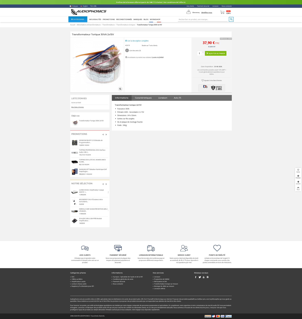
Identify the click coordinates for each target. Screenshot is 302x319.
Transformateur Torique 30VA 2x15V (91, 121)
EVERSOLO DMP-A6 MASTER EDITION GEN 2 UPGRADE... (93, 191)
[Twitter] (199, 277)
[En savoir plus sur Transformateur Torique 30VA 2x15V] (74, 123)
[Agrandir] (120, 89)
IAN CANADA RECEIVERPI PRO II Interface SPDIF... (92, 161)
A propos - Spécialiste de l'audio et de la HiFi (127, 277)
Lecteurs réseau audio (78, 284)
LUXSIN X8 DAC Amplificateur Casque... (92, 199)
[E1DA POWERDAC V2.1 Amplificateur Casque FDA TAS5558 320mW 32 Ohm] (74, 220)
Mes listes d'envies (77, 107)
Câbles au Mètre (76, 279)
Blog (146, 19)
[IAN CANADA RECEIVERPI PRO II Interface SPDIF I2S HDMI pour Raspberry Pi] (74, 162)
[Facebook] (195, 277)
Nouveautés (95, 19)
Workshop (155, 19)
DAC (72, 277)
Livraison (215, 6)
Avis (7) (177, 98)
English (85, 6)
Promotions (109, 19)
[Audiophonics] (89, 12)
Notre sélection (81, 183)
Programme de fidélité (161, 279)
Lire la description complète (138, 41)
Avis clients (190, 6)
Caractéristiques (143, 98)
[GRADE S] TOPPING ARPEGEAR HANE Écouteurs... (91, 151)
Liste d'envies (79, 98)
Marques (137, 19)
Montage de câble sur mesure (163, 286)
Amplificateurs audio (78, 282)
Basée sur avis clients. (149, 45)
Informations (121, 98)
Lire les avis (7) (135, 51)
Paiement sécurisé (203, 6)
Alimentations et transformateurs (89, 25)
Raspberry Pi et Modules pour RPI (82, 286)
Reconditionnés (124, 19)
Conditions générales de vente (122, 279)
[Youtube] (203, 277)
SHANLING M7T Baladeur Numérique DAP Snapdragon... (93, 141)
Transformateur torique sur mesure (165, 284)
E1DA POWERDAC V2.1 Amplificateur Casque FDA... (91, 219)
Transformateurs (109, 25)
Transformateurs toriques (126, 25)
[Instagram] (207, 277)
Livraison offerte (159, 289)
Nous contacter (227, 6)
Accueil (72, 25)
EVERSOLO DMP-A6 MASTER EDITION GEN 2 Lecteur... (93, 209)
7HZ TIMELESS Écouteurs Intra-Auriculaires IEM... (93, 170)
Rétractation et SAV (160, 282)
